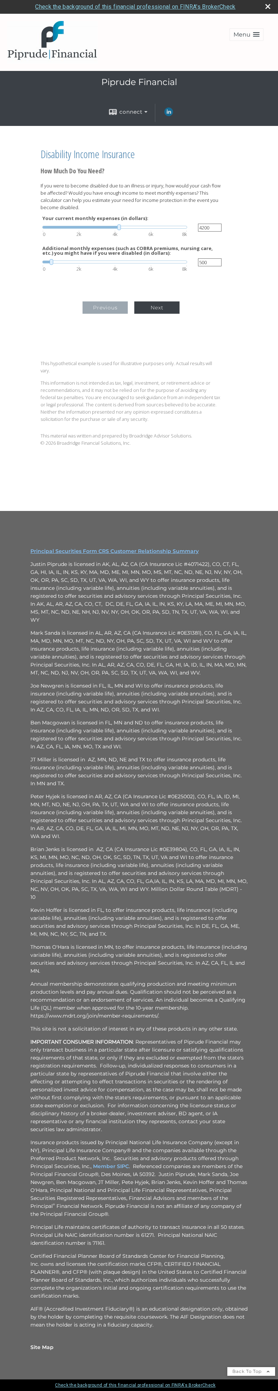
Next (157, 307)
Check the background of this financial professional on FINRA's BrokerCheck (135, 6)
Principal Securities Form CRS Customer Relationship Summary (114, 551)
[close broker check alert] (268, 6)
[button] (246, 34)
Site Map (42, 1347)
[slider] (114, 227)
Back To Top (247, 1371)
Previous (105, 307)
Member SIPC (111, 1166)
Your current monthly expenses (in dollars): (95, 218)
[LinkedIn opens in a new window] (168, 114)
